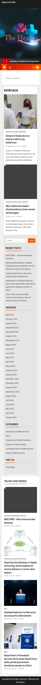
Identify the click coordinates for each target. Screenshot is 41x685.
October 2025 (11, 336)
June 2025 (10, 353)
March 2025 (10, 366)
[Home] (4, 67)
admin (25, 146)
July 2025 (10, 349)
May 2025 (10, 357)
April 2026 (10, 315)
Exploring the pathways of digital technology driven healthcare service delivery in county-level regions (20, 266)
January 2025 (11, 375)
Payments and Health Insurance (16, 131)
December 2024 (12, 379)
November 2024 (12, 383)
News (8, 436)
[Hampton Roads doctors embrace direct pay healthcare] (20, 111)
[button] (9, 67)
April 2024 (10, 413)
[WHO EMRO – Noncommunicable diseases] (20, 500)
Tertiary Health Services (15, 453)
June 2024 (10, 404)
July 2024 (10, 400)
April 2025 (10, 362)
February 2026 (11, 319)
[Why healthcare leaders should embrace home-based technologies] (20, 182)
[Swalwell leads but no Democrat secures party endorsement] (20, 593)
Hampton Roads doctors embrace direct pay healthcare (18, 139)
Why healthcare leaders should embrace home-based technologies (20, 209)
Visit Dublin (10, 467)
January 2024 (11, 417)
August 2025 (11, 345)
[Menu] (9, 67)
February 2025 (11, 370)
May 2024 (10, 409)
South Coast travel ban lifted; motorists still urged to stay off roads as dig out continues (18, 297)
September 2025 (12, 340)
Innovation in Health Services (17, 432)
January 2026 (11, 323)
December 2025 (12, 328)
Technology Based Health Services (17, 201)
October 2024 (11, 387)
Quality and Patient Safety (16, 444)
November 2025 (12, 332)
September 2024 (12, 392)
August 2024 (11, 396)
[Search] (33, 67)
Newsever (32, 679)
